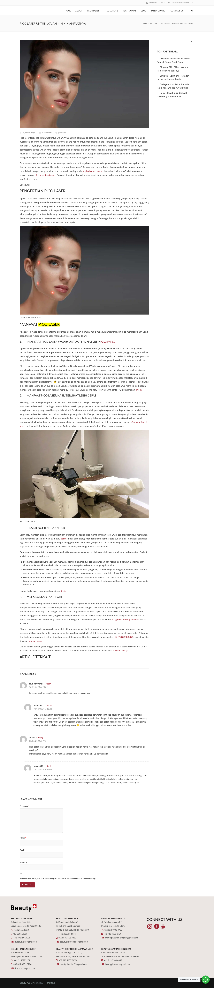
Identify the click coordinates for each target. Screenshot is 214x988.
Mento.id (51, 983)
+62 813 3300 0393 (123, 637)
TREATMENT (93, 11)
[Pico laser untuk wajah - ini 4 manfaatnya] (84, 84)
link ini (139, 390)
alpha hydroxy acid (92, 171)
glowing (108, 341)
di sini (64, 591)
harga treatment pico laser (125, 619)
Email (22, 850)
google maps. (35, 641)
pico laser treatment (45, 175)
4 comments (47, 133)
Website (23, 862)
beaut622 (38, 705)
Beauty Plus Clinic (28, 983)
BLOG (143, 11)
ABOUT (78, 11)
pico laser (62, 133)
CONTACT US (177, 11)
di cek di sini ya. (121, 650)
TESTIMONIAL (129, 11)
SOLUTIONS (112, 11)
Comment (24, 806)
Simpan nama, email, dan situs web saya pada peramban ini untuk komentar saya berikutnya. (58, 879)
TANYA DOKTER (158, 11)
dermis (64, 539)
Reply (48, 684)
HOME (68, 11)
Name (23, 838)
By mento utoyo (29, 133)
